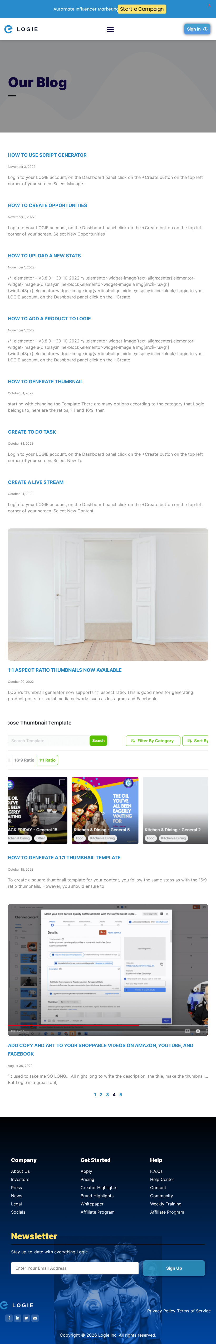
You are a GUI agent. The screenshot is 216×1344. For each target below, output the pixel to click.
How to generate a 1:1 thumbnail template (64, 857)
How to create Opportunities (47, 205)
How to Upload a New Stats (44, 255)
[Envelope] (35, 1318)
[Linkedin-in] (17, 1318)
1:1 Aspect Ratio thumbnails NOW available (65, 670)
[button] (110, 29)
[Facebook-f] (9, 1318)
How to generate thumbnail (45, 381)
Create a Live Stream (35, 482)
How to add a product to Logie (49, 318)
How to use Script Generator (47, 155)
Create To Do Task (32, 432)
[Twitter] (26, 1318)
